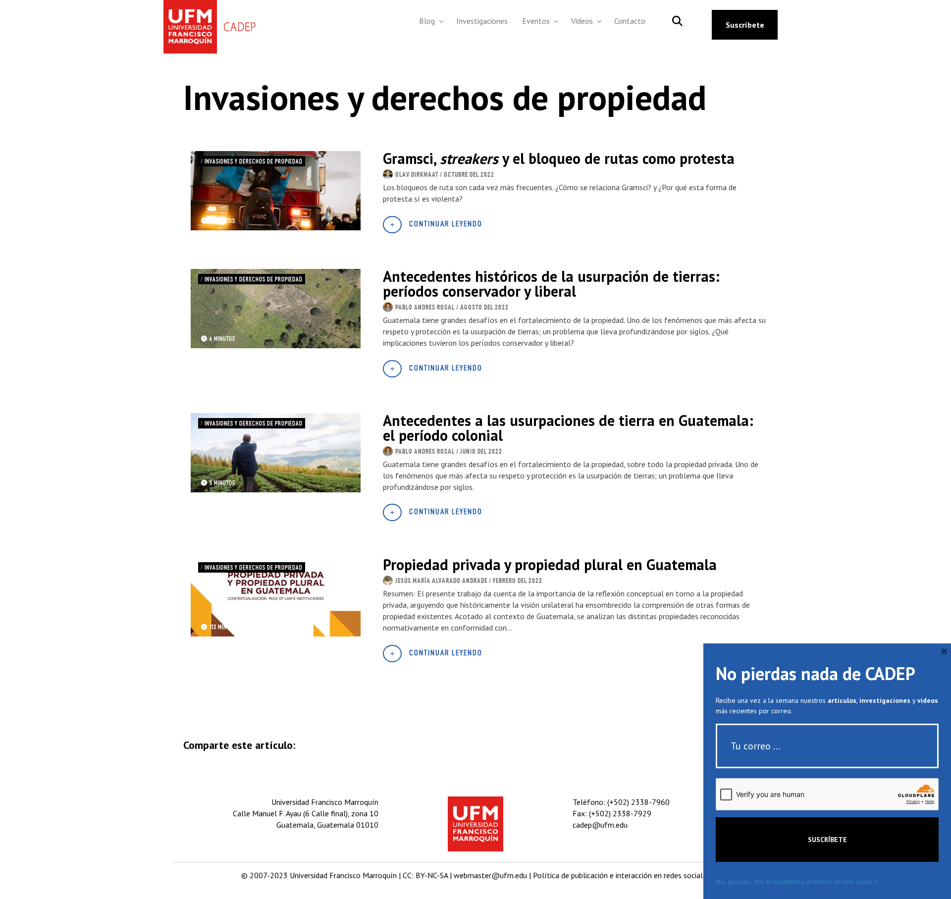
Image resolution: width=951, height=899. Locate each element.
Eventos (536, 21)
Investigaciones (482, 21)
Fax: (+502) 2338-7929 (612, 813)
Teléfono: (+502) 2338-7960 (621, 802)
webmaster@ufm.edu (490, 875)
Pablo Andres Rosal (425, 307)
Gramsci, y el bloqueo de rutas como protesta (559, 158)
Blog (427, 21)
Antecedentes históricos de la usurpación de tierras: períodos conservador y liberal (551, 283)
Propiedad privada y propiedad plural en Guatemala (550, 564)
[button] (442, 21)
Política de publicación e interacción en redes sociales (621, 875)
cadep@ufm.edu (600, 825)
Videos (582, 21)
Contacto (629, 21)
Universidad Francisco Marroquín (343, 875)
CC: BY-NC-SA (425, 875)
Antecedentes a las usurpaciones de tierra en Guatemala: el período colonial (568, 428)
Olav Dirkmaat (416, 174)
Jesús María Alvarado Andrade (441, 580)
